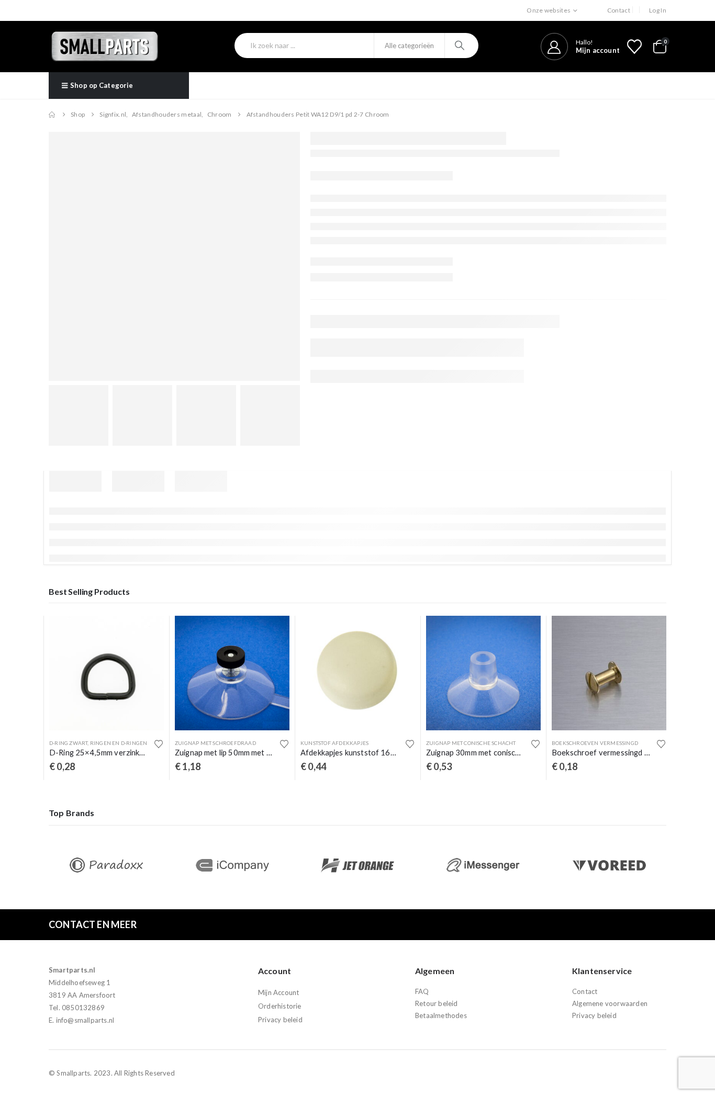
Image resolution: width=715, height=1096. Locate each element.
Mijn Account (278, 992)
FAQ (422, 991)
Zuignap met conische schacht (471, 743)
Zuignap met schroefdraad (215, 743)
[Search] (460, 45)
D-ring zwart (68, 743)
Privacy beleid (280, 1019)
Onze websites (549, 10)
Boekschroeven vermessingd (595, 743)
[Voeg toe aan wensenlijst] (158, 744)
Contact (618, 10)
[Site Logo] (105, 46)
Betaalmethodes (441, 1015)
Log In (657, 10)
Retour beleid (436, 1003)
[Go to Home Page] (52, 114)
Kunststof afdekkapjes (334, 743)
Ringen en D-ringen (119, 743)
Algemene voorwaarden (609, 1003)
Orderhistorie (279, 1006)
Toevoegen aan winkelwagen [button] (146, 633)
